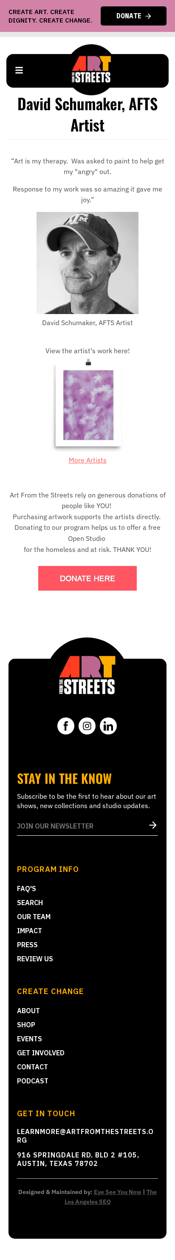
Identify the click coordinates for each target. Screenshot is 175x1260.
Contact (32, 1067)
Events (29, 1038)
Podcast (32, 1081)
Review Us (35, 958)
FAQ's (26, 888)
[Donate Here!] (87, 578)
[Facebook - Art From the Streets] (65, 725)
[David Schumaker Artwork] (87, 449)
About (28, 1010)
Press (27, 944)
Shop (26, 1024)
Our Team (34, 916)
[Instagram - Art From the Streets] (87, 725)
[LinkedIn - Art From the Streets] (108, 725)
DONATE (129, 15)
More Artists (88, 460)
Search (30, 902)
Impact (29, 930)
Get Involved (41, 1053)
